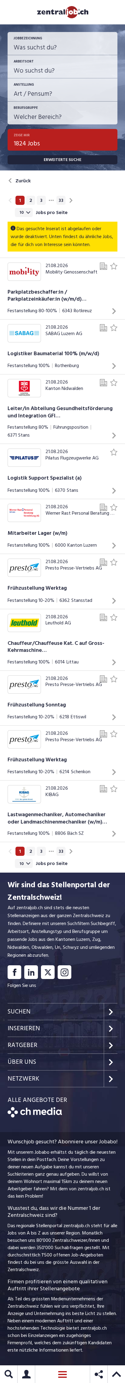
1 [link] (20, 200)
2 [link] (30, 200)
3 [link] (41, 200)
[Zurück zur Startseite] (35, 1116)
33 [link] (61, 200)
